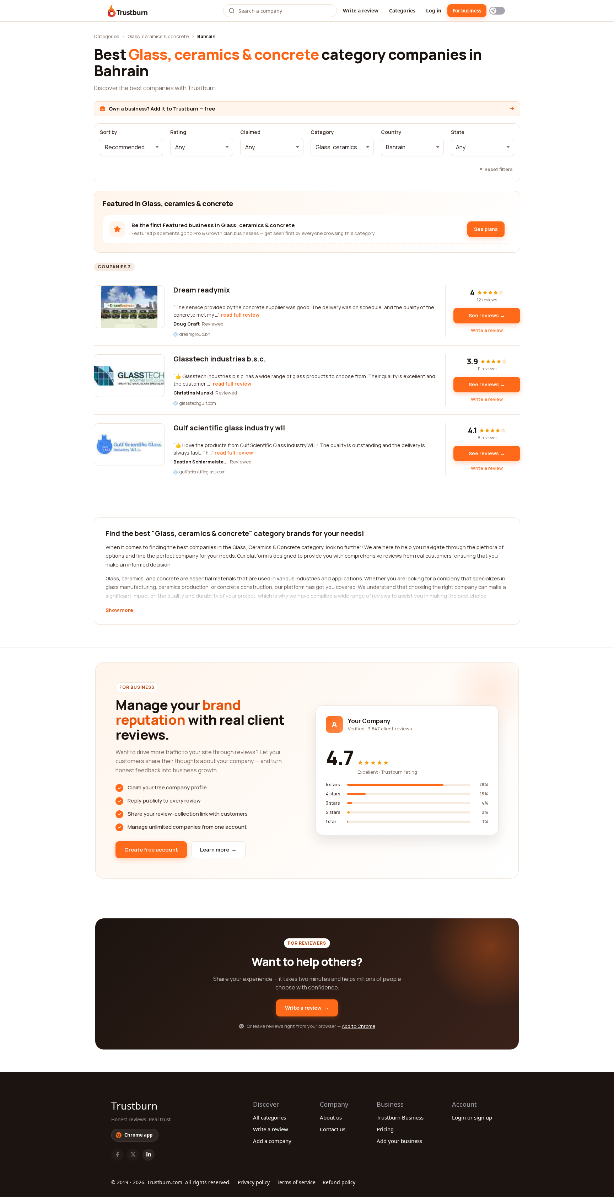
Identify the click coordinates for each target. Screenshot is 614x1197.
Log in (433, 10)
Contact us (332, 1129)
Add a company (272, 1140)
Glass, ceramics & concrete (158, 36)
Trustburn (134, 1105)
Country (391, 132)
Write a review (360, 10)
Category (322, 132)
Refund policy (339, 1182)
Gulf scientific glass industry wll (229, 428)
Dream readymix (201, 290)
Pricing (385, 1129)
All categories (269, 1117)
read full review (240, 314)
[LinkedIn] (148, 1155)
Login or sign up (472, 1117)
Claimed (250, 132)
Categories (402, 10)
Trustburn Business (400, 1117)
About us (331, 1117)
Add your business (399, 1140)
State (457, 132)
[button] (131, 147)
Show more (119, 610)
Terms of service (296, 1182)
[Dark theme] (497, 11)
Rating (178, 132)
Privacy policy (254, 1182)
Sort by (108, 132)
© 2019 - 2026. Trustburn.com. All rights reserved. (171, 1182)
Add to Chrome (358, 1026)
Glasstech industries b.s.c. (219, 359)
